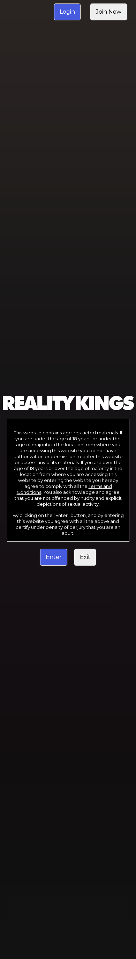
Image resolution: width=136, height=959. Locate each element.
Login (67, 11)
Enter (54, 557)
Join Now (108, 11)
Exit (85, 557)
